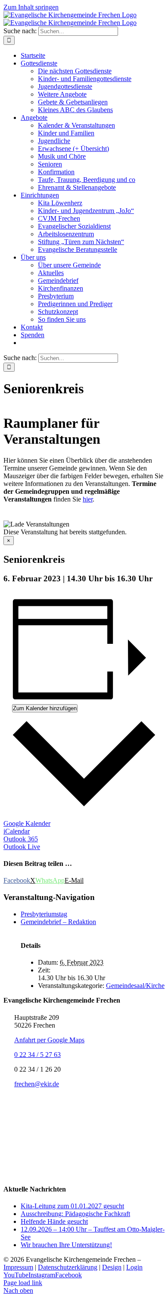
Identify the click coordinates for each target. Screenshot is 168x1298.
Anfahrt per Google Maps (49, 1040)
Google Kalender (26, 823)
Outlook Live (21, 846)
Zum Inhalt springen (31, 7)
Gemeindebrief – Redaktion (58, 921)
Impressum (18, 1267)
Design (111, 1267)
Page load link (22, 1282)
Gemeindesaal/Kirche (135, 985)
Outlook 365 (20, 839)
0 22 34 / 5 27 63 (37, 1054)
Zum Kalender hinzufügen (45, 708)
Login (134, 1267)
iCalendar (16, 831)
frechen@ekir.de (36, 1084)
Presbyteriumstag (44, 914)
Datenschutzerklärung (67, 1267)
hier (88, 499)
